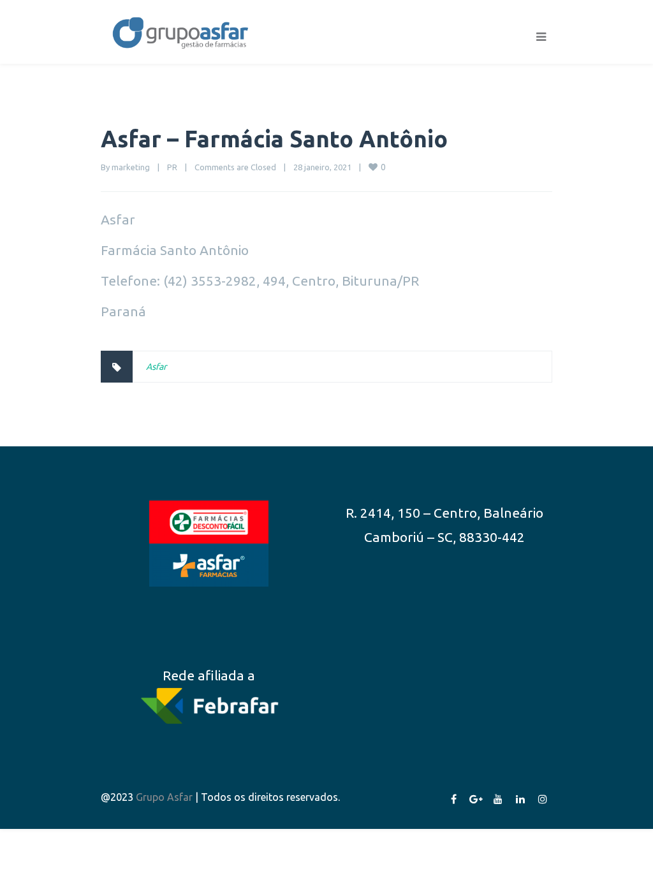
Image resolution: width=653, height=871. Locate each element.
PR (172, 167)
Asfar (156, 367)
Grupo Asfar (164, 797)
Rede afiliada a (209, 675)
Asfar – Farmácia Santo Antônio (274, 139)
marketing (131, 167)
